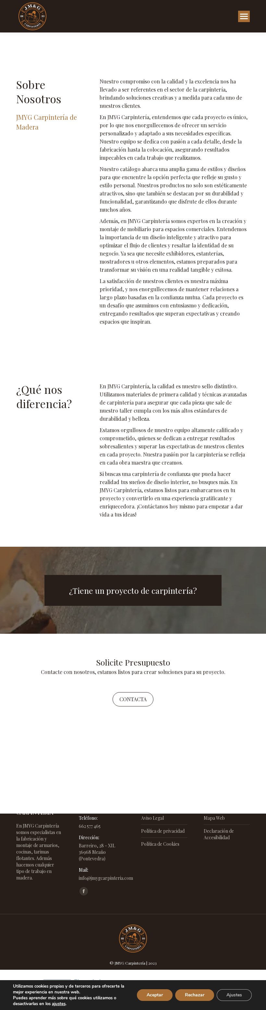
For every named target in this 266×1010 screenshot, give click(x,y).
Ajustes (234, 995)
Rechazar (194, 995)
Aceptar (155, 995)
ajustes (59, 1004)
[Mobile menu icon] (244, 16)
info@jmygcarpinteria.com (106, 878)
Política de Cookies (160, 844)
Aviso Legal (152, 818)
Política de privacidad (163, 831)
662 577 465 (90, 826)
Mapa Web (214, 818)
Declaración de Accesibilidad (219, 834)
